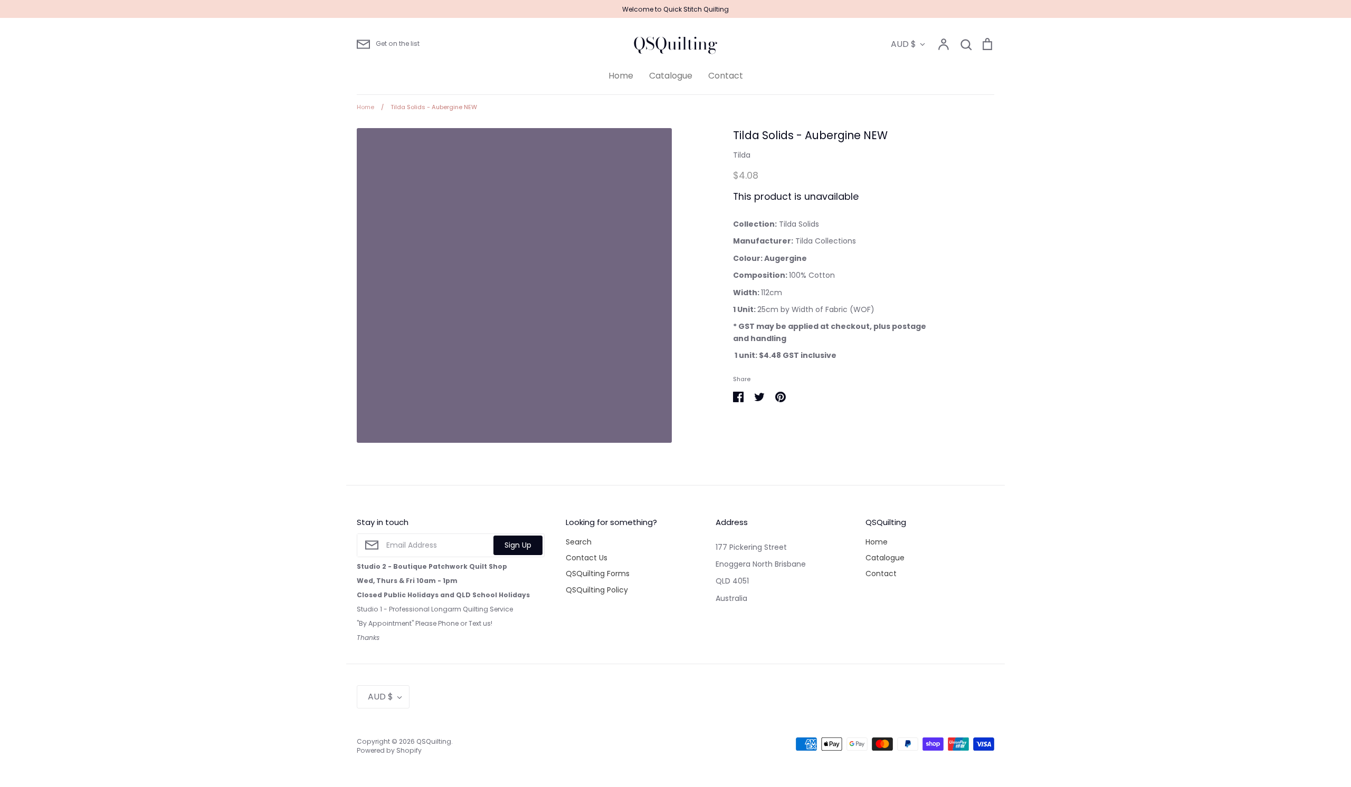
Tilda (741, 155)
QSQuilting (675, 44)
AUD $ (903, 44)
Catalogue (670, 76)
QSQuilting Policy (597, 590)
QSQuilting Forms (598, 573)
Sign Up (518, 545)
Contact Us (586, 557)
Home (620, 76)
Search (579, 542)
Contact (725, 76)
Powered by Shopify (389, 750)
